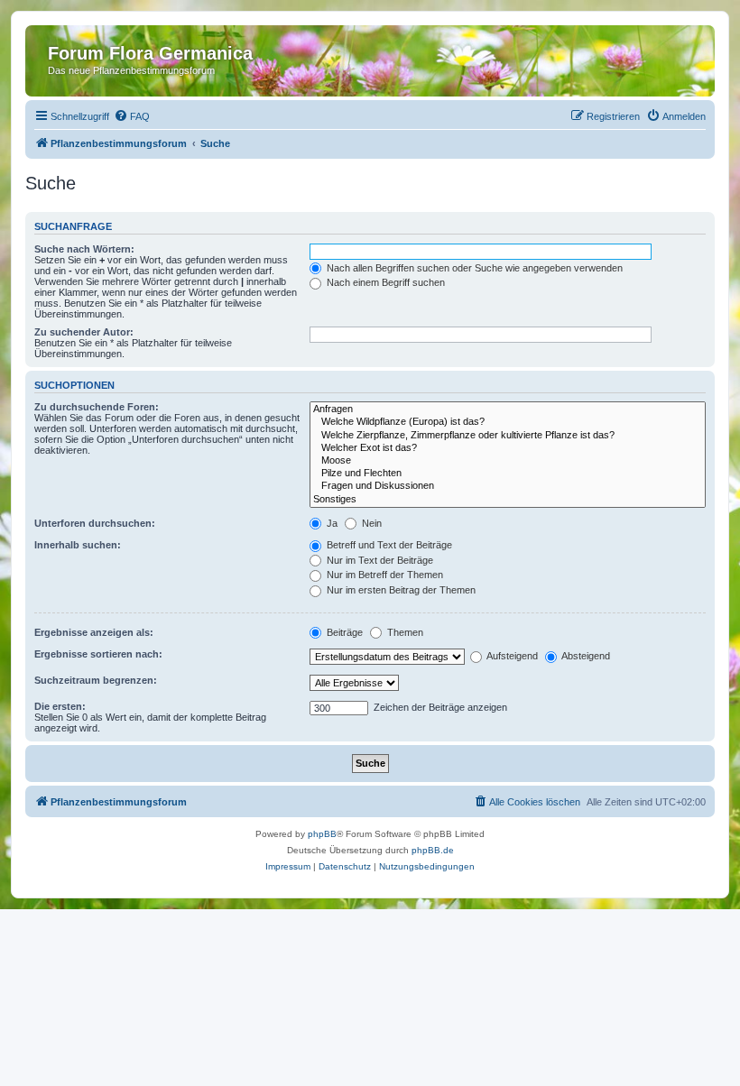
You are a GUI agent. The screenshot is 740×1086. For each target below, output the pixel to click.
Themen (403, 632)
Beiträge (343, 632)
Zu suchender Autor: (84, 332)
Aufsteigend (511, 655)
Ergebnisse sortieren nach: (98, 654)
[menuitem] (132, 116)
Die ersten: (60, 706)
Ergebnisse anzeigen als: (93, 632)
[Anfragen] (507, 409)
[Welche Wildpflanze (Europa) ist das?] (507, 422)
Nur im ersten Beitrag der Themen (400, 589)
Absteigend (585, 655)
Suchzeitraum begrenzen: (95, 680)
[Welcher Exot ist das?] (507, 448)
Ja (331, 523)
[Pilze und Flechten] (507, 473)
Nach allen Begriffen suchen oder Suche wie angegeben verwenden (473, 267)
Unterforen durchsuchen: (94, 523)
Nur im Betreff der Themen (383, 574)
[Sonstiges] (507, 499)
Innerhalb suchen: (77, 544)
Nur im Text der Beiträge (378, 560)
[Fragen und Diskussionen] (507, 486)
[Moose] (507, 461)
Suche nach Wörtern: (84, 249)
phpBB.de (433, 850)
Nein (370, 523)
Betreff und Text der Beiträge (388, 544)
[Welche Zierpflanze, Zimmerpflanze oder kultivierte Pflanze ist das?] (507, 435)
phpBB (322, 834)
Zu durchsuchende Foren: (96, 406)
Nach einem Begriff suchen (384, 282)
